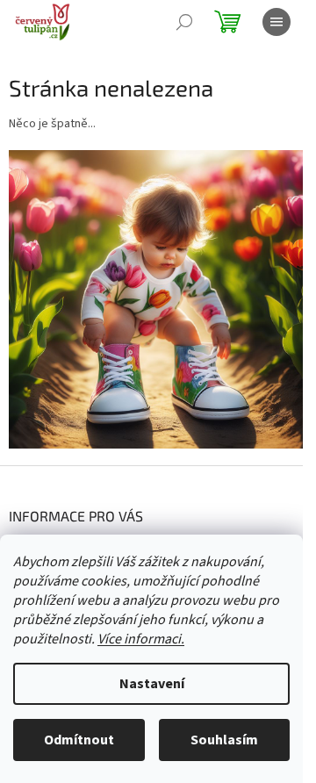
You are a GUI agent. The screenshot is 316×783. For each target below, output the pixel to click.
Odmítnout (79, 740)
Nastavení (151, 683)
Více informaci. (140, 639)
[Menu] (276, 22)
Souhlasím (224, 740)
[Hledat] (184, 22)
